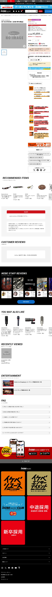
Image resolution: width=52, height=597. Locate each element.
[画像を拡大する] (24, 46)
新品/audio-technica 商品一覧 (36, 157)
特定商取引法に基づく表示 (7, 574)
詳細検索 (40, 11)
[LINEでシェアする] (41, 170)
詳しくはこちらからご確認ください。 (19, 424)
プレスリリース (4, 579)
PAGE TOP (27, 461)
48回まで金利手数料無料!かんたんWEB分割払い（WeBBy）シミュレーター (40, 49)
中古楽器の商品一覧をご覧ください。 (28, 419)
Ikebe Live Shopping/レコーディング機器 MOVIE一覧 (28, 382)
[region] (26, 356)
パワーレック (32, 74)
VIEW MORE (26, 301)
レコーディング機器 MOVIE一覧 (22, 390)
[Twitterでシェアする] (34, 170)
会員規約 (3, 576)
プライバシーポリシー (6, 572)
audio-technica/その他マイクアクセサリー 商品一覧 (39, 161)
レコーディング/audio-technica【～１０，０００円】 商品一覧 (39, 154)
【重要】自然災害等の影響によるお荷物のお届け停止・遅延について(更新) (26, 3)
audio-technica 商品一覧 (35, 164)
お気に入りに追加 (34, 60)
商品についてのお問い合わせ (36, 83)
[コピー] (44, 170)
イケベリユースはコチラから (39, 429)
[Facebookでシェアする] (38, 170)
